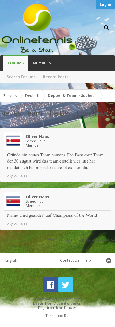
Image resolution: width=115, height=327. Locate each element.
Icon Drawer (66, 307)
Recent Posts (56, 76)
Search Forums (21, 76)
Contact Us (69, 260)
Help (87, 260)
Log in (105, 4)
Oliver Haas (37, 136)
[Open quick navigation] (108, 95)
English (11, 260)
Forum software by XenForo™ (57, 299)
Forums (16, 63)
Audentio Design (67, 303)
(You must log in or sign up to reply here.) (81, 239)
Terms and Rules (59, 315)
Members (42, 63)
